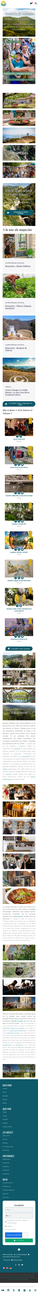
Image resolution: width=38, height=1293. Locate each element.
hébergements (7, 1045)
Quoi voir (7, 1108)
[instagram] (19, 1265)
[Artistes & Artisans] (19, 792)
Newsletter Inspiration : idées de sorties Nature (17, 1221)
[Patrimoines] (19, 153)
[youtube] (22, 1265)
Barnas (29, 1274)
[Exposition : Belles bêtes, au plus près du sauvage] (19, 484)
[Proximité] (19, 809)
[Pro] (19, 826)
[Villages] (19, 660)
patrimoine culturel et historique (13, 1028)
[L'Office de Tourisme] (19, 952)
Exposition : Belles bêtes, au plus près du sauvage (19, 495)
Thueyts (26, 1279)
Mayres (28, 1276)
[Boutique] (19, 844)
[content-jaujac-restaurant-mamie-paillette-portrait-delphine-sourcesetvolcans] (19, 234)
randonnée (16, 749)
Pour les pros (11, 1229)
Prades (26, 1277)
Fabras (6, 1276)
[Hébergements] (2, 1290)
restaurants (19, 1045)
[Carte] (19, 970)
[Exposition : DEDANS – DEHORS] (19, 540)
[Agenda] (19, 170)
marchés (9, 774)
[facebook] (16, 1265)
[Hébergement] (19, 100)
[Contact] (19, 861)
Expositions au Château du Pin (19, 639)
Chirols (2, 1276)
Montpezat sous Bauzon (5, 1277)
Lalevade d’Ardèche (16, 1276)
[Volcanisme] (19, 712)
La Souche (23, 1276)
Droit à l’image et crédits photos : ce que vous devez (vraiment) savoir (17, 392)
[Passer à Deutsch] (11, 1268)
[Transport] (19, 987)
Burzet (33, 1274)
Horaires (7, 1260)
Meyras (32, 1276)
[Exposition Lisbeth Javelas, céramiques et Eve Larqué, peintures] (19, 597)
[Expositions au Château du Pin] (19, 627)
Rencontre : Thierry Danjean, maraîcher (18, 307)
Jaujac (9, 1276)
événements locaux (13, 1033)
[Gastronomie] (19, 118)
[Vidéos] (19, 878)
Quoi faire (7, 1085)
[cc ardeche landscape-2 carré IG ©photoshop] (19, 358)
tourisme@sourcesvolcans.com (11, 1256)
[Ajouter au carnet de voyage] (17, 436)
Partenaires (8, 1155)
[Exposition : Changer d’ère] (19, 512)
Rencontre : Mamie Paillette (17, 266)
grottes (33, 909)
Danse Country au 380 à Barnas (19, 467)
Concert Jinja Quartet (19, 439)
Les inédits (8, 1132)
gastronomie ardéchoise (18, 1030)
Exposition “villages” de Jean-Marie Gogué (19, 580)
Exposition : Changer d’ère (19, 524)
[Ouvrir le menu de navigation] (35, 1290)
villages (5, 769)
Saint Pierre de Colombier (18, 1279)
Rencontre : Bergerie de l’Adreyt (16, 349)
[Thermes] (19, 695)
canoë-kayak (25, 756)
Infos (5, 1179)
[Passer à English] (7, 1268)
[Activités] (19, 135)
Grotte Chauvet (18, 916)
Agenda (9, 1226)
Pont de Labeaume (20, 1277)
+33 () (21, 1254)
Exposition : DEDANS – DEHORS (19, 552)
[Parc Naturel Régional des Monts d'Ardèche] (19, 1070)
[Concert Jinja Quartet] (19, 427)
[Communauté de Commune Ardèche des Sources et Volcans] (19, 1004)
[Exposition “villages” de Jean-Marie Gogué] (19, 568)
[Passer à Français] (4, 1268)
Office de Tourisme (26, 24)
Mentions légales (17, 1260)
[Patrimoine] (19, 1290)
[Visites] (19, 677)
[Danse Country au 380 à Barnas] (19, 455)
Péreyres (14, 1277)
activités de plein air (18, 1021)
